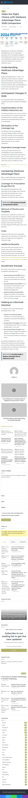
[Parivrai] (8, 2)
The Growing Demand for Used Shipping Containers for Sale (18, 700)
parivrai (4, 722)
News (3, 754)
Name (3, 495)
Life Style (4, 735)
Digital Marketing (6, 784)
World (3, 725)
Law (3, 752)
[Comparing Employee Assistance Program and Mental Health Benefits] (7, 452)
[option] (14, 611)
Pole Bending (5, 774)
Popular (4, 542)
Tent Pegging (5, 764)
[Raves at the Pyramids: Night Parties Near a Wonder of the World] (6, 558)
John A (5, 26)
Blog (3, 740)
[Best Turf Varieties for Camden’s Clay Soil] (5, 693)
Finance (4, 782)
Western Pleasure (6, 762)
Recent (13, 542)
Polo (3, 769)
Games (4, 767)
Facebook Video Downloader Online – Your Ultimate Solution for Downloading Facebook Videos (18, 574)
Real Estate (5, 747)
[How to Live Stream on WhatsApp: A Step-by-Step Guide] (6, 550)
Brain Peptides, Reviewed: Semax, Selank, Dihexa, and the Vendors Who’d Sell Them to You (20, 441)
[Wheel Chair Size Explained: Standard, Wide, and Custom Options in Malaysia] (21, 452)
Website (3, 507)
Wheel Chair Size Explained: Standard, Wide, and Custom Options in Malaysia (20, 459)
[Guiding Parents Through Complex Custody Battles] (5, 687)
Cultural (4, 779)
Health (8, 8)
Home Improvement (7, 757)
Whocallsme (5, 745)
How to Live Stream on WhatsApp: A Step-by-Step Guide (17, 548)
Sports (3, 742)
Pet (3, 777)
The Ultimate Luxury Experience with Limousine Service (19, 707)
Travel (3, 749)
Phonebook (5, 727)
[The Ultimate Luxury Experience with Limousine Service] (5, 709)
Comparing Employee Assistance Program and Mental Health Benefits (7, 460)
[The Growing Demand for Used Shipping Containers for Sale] (5, 700)
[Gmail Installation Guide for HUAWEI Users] (6, 566)
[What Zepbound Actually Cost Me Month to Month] (7, 433)
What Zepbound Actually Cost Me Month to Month (6, 440)
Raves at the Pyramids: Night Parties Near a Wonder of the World (17, 557)
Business (4, 730)
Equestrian (4, 772)
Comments (23, 542)
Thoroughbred (5, 759)
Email (3, 501)
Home (4, 8)
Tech (3, 732)
